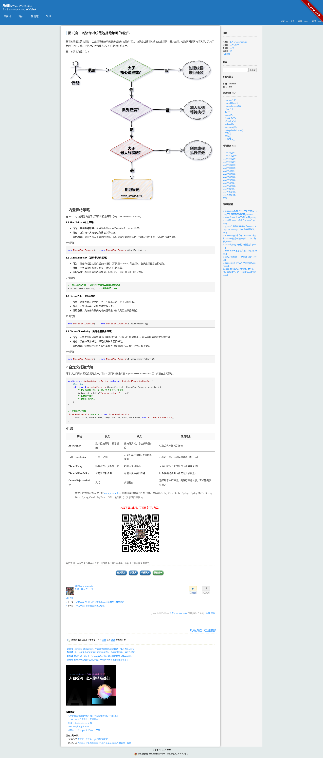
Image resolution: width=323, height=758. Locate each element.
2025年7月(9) (229, 171)
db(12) (227, 112)
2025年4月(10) (229, 180)
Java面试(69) (230, 118)
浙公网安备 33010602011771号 (151, 754)
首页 (21, 16)
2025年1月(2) (229, 189)
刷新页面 (196, 630)
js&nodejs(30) (230, 121)
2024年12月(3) (229, 192)
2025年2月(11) (229, 186)
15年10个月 (235, 45)
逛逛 (113, 640)
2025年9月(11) (229, 165)
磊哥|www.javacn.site (17, 5)
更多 (225, 198)
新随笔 (35, 16)
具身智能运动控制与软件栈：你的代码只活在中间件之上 (93, 716)
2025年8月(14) (229, 168)
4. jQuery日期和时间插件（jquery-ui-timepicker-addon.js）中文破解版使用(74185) (240, 229)
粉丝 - (80, 589)
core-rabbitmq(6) (231, 103)
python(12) (229, 124)
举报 (213, 613)
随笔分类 (227, 93)
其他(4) (228, 136)
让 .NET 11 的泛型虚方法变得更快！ (84, 719)
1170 (232, 48)
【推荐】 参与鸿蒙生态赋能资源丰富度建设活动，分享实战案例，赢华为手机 (100, 652)
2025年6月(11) (229, 174)
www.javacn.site (112, 493)
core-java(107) (230, 100)
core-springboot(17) (233, 106)
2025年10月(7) (229, 162)
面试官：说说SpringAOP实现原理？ (93, 739)
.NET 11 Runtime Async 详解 (80, 723)
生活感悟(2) (230, 139)
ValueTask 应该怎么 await (78, 727)
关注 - (89, 589)
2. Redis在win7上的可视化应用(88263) (239, 217)
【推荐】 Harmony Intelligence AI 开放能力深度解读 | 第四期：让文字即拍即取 (100, 649)
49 (231, 51)
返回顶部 (210, 630)
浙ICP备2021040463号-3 (177, 754)
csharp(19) (229, 109)
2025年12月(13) (230, 156)
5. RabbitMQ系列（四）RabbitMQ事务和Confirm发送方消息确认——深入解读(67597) (239, 238)
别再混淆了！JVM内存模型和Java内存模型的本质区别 (100, 602)
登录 (104, 640)
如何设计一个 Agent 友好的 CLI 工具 (84, 730)
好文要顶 (121, 572)
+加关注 (69, 598)
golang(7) (228, 115)
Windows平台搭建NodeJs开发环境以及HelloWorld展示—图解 (104, 743)
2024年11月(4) (229, 195)
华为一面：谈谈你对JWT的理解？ (91, 606)
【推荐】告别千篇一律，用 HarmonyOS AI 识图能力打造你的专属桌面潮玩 (99, 656)
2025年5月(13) (229, 177)
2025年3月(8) (229, 183)
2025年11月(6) (229, 159)
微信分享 (158, 572)
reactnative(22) (231, 127)
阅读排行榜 (228, 204)
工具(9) (228, 133)
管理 (48, 16)
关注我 (133, 572)
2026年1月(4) (229, 153)
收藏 (208, 613)
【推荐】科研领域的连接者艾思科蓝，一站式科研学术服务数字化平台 (97, 660)
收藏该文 (145, 572)
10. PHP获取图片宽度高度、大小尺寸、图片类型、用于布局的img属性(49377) (239, 272)
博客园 (7, 16)
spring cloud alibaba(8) (234, 130)
